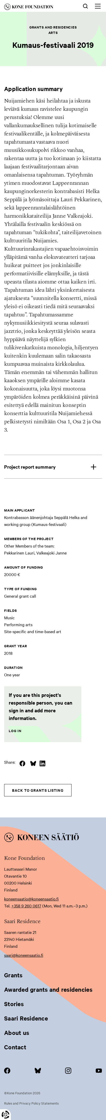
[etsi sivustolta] (85, 6)
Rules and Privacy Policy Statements (31, 1103)
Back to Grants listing (38, 790)
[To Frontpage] (53, 838)
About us (16, 1032)
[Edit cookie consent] (5, 1114)
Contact (15, 1047)
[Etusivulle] (35, 8)
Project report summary (30, 466)
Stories (14, 1004)
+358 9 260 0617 (26, 905)
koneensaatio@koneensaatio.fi (31, 899)
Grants (13, 975)
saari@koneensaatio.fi (23, 955)
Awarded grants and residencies (48, 989)
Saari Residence (26, 1018)
